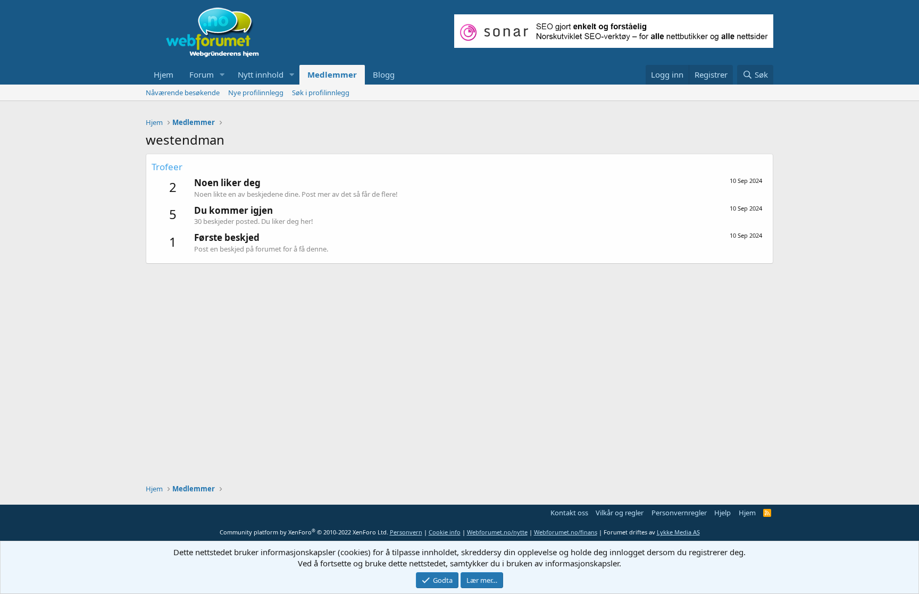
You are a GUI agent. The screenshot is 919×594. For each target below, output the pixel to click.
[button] (222, 75)
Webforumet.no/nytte (497, 532)
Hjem (163, 74)
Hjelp (722, 512)
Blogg (384, 74)
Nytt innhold (260, 74)
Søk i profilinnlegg (320, 92)
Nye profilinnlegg (255, 92)
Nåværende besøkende (183, 92)
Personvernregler (679, 512)
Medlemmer (332, 74)
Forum (201, 74)
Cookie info (445, 532)
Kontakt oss (569, 512)
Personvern (406, 532)
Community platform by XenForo (304, 532)
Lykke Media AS (678, 532)
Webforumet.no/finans (565, 532)
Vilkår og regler (620, 512)
